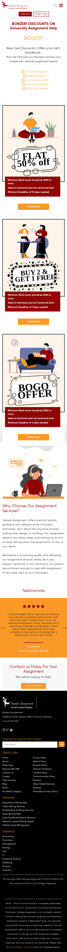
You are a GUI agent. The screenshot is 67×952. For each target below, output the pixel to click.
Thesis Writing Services (13, 806)
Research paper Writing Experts (18, 821)
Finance (6, 866)
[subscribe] (62, 744)
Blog (4, 784)
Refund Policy (39, 761)
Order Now (25, 14)
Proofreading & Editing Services (17, 810)
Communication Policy (44, 776)
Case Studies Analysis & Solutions (19, 818)
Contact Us (8, 773)
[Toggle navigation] (61, 5)
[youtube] (11, 729)
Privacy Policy (39, 758)
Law (4, 851)
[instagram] (3, 729)
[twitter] (7, 729)
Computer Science (11, 859)
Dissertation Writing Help (14, 803)
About (5, 761)
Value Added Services (44, 784)
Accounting (8, 836)
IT (3, 855)
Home (5, 758)
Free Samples (9, 780)
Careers (6, 776)
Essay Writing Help (11, 814)
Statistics (6, 870)
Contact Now (33, 686)
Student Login (41, 14)
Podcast (37, 788)
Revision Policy (40, 765)
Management (9, 844)
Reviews (37, 780)
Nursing (6, 848)
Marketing (7, 863)
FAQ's (5, 788)
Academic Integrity (11, 791)
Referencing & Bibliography (16, 825)
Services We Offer (11, 769)
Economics (7, 840)
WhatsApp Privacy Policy (45, 791)
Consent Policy (40, 773)
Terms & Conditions (42, 769)
